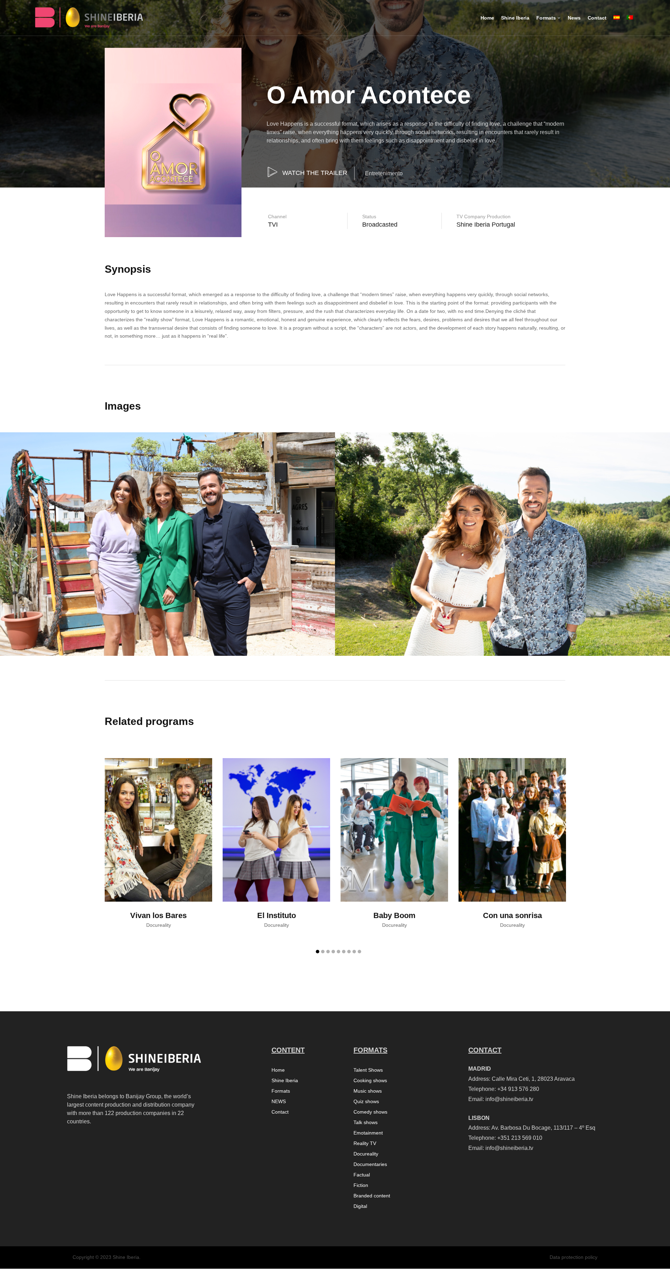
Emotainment (368, 1133)
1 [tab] (317, 951)
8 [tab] (354, 951)
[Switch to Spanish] (616, 24)
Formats (280, 1091)
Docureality (365, 1154)
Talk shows (365, 1122)
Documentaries (370, 1164)
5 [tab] (338, 951)
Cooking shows (370, 1080)
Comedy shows (370, 1112)
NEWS (278, 1101)
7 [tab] (349, 951)
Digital (360, 1206)
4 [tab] (333, 951)
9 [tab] (359, 951)
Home (278, 1070)
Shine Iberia (284, 1080)
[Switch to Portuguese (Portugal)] (629, 24)
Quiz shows (366, 1101)
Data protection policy (573, 1257)
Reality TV (364, 1143)
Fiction (360, 1185)
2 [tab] (323, 951)
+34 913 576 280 (518, 1089)
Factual (361, 1175)
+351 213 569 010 (519, 1138)
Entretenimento (384, 173)
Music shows (367, 1091)
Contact (280, 1112)
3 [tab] (328, 951)
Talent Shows (368, 1070)
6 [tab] (343, 951)
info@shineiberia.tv (509, 1099)
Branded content (371, 1195)
